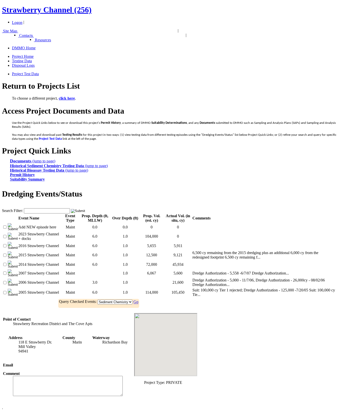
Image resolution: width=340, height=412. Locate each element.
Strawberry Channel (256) (47, 9)
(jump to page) (32, 161)
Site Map (10, 31)
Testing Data (22, 61)
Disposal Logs (23, 65)
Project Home (23, 56)
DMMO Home (24, 48)
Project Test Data (25, 74)
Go (135, 302)
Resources (42, 40)
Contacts (26, 35)
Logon (17, 22)
